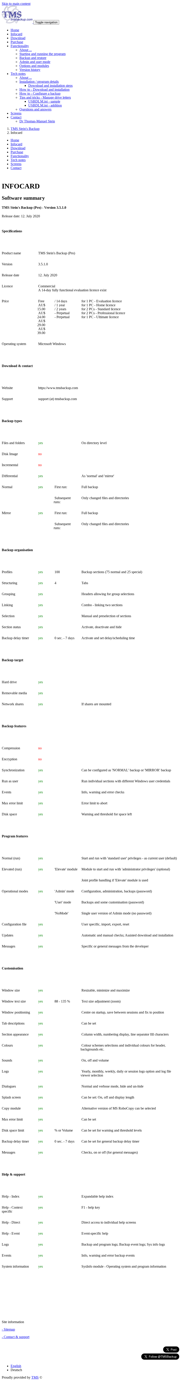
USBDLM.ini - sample (44, 101)
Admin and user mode (34, 62)
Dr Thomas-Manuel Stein (37, 121)
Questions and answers (35, 109)
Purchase (17, 42)
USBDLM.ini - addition (45, 105)
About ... (25, 50)
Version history (29, 70)
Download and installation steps (50, 85)
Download (18, 38)
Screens (16, 113)
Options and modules (34, 66)
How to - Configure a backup (39, 93)
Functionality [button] (20, 46)
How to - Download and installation (44, 89)
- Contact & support (15, 1337)
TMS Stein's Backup (25, 129)
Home (15, 30)
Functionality (20, 156)
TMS (35, 1377)
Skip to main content (16, 4)
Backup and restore (32, 58)
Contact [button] (16, 117)
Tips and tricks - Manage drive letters (45, 97)
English (16, 1366)
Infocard (16, 34)
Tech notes (18, 160)
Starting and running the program (42, 54)
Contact (16, 168)
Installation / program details (39, 81)
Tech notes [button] (18, 74)
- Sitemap (8, 1329)
